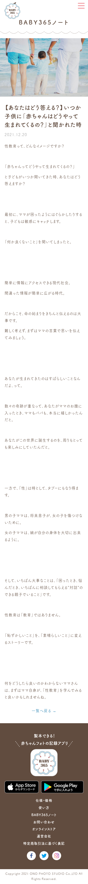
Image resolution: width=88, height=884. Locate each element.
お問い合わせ (43, 822)
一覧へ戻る (41, 711)
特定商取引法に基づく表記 (44, 843)
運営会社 (44, 836)
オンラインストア (44, 829)
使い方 (44, 807)
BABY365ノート (44, 815)
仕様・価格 (44, 800)
